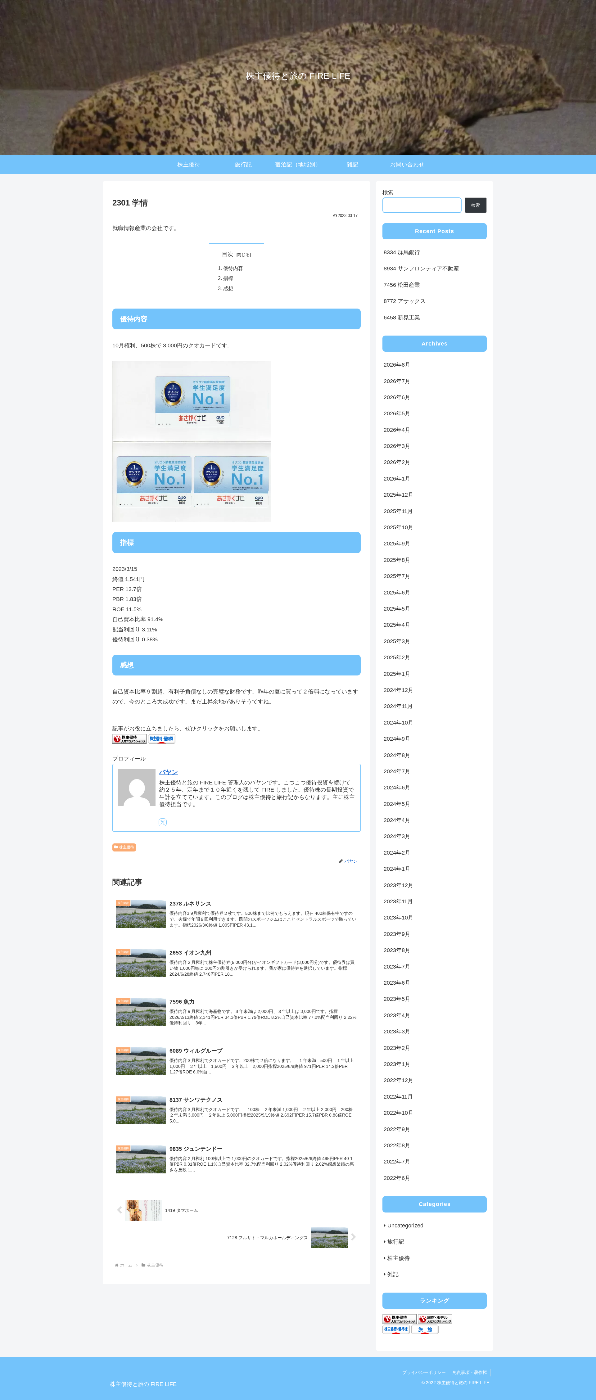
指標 (228, 278)
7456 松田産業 (402, 285)
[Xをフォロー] (163, 822)
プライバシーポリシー (424, 1372)
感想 (228, 288)
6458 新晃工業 (402, 317)
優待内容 (233, 268)
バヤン (168, 772)
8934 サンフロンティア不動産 (421, 268)
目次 (227, 254)
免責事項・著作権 (469, 1372)
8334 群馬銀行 (402, 252)
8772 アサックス (405, 301)
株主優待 (126, 847)
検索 (388, 192)
